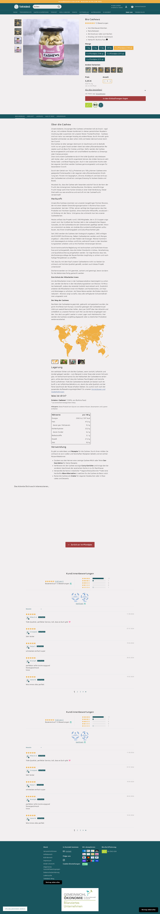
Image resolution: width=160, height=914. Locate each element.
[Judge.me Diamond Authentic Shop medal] (75, 596)
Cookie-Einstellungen (71, 864)
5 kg (102, 48)
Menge (88, 44)
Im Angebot (107, 12)
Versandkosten (100, 94)
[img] (31, 614)
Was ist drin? (49, 116)
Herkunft (30, 116)
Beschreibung (20, 116)
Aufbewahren (96, 12)
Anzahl (106, 77)
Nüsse (15, 12)
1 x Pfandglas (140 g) (123, 48)
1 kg (88, 48)
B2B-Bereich (47, 857)
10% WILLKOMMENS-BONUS (15, 909)
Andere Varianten (92, 65)
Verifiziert (79, 604)
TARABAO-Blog (140, 12)
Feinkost (54, 12)
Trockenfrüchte (25, 12)
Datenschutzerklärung (51, 872)
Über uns (129, 12)
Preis (87, 77)
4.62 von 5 (59, 581)
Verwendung (61, 116)
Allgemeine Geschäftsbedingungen (51, 868)
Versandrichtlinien (50, 851)
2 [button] (77, 692)
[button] (90, 23)
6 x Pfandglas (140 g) (95, 54)
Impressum (47, 860)
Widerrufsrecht (49, 864)
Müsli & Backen (64, 12)
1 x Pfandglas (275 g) (115, 54)
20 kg (109, 48)
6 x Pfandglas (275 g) (95, 59)
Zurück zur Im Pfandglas (81, 545)
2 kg (95, 48)
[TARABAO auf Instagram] (64, 860)
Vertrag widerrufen (53, 882)
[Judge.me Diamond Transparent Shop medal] (84, 596)
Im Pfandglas (84, 12)
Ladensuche (47, 875)
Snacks (74, 12)
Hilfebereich (47, 854)
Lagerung (39, 116)
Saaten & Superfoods (41, 12)
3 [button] (80, 692)
